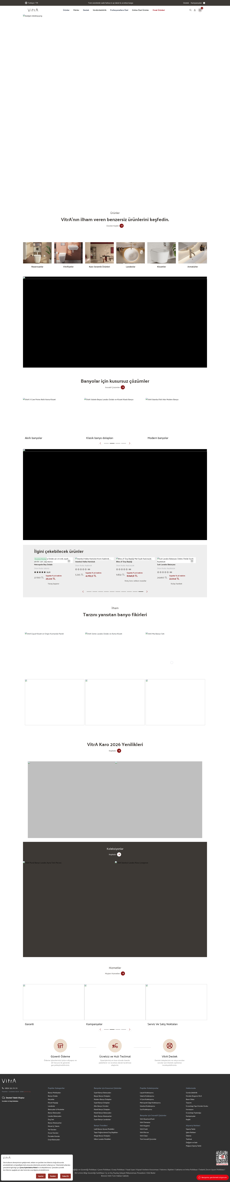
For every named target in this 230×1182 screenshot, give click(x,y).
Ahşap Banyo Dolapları (102, 1135)
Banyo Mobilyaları (54, 1092)
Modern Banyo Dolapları (102, 1099)
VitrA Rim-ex (144, 1132)
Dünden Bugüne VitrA (194, 1095)
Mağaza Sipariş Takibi (193, 1145)
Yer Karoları (52, 1129)
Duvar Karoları (53, 1132)
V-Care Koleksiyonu (147, 1099)
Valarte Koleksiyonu (147, 1095)
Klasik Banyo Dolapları (102, 1109)
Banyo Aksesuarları (55, 1122)
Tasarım (189, 1102)
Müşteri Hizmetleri (112, 973)
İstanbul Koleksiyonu (147, 1106)
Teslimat (189, 1139)
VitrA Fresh (144, 1129)
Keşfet (188, 1119)
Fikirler (76, 10)
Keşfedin (112, 750)
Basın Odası (190, 1099)
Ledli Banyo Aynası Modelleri (104, 1129)
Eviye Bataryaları (54, 1139)
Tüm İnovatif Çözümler (148, 1139)
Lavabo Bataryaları (54, 1116)
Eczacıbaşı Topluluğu (193, 1112)
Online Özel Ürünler (140, 10)
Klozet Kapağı (53, 1102)
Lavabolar (51, 1106)
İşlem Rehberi (191, 1132)
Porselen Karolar (54, 1136)
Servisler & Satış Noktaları (10, 1101)
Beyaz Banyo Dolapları (102, 1095)
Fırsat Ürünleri (159, 10)
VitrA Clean (144, 1135)
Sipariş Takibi (190, 1129)
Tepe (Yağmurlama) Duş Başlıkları (106, 1132)
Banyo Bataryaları (54, 1112)
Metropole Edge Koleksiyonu (150, 1102)
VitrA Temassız (145, 1122)
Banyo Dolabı (53, 1095)
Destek (186, 2)
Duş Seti (51, 1119)
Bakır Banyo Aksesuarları (103, 1116)
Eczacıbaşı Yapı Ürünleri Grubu (197, 1106)
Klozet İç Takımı (53, 1126)
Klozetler (51, 1099)
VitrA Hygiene (145, 1125)
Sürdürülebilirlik (99, 10)
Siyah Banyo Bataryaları (102, 1092)
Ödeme (188, 1135)
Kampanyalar (191, 1116)
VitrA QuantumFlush (147, 1118)
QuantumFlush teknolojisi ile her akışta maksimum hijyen (110, 2)
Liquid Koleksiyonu (147, 1092)
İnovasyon (189, 1109)
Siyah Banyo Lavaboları (102, 1119)
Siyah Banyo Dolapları (102, 1102)
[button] (83, 196)
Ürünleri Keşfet (112, 225)
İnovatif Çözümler (112, 387)
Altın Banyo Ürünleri (101, 1106)
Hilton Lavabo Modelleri (102, 1139)
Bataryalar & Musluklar (56, 1109)
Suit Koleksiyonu (146, 1109)
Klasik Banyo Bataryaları (102, 1112)
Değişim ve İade (191, 1142)
